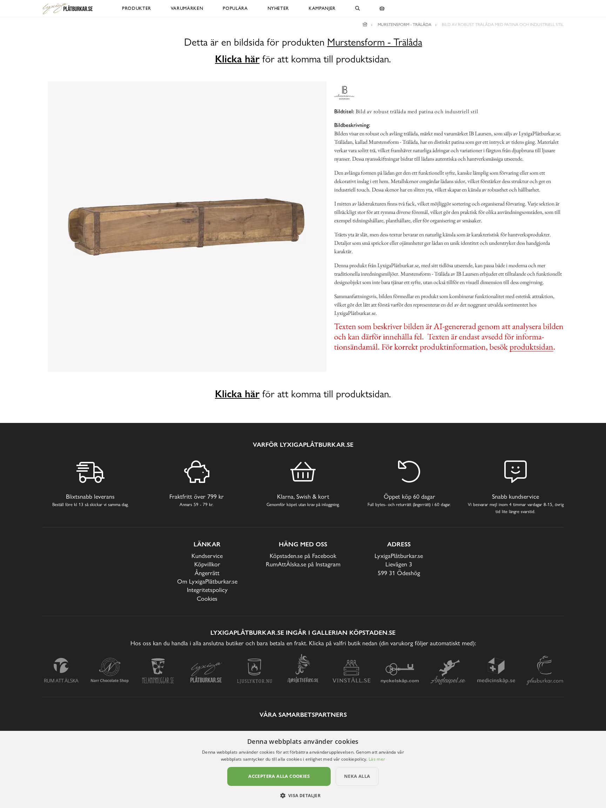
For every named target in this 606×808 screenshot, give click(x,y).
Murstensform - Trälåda (374, 42)
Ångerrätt (207, 573)
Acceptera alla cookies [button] (279, 776)
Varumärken (187, 8)
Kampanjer (322, 8)
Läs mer (377, 759)
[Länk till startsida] (365, 24)
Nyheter (278, 8)
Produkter (136, 8)
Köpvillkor (207, 564)
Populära (235, 8)
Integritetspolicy (207, 589)
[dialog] (303, 769)
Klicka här (237, 59)
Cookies (207, 598)
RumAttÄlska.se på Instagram (303, 564)
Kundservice (207, 555)
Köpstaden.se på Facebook (303, 555)
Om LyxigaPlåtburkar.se (207, 581)
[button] (303, 795)
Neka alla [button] (357, 776)
